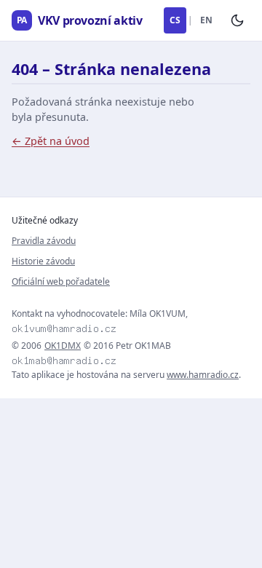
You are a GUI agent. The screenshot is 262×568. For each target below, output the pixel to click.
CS (175, 20)
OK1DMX (62, 346)
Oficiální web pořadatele (61, 281)
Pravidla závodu (44, 240)
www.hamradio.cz (203, 374)
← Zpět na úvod (51, 141)
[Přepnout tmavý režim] (237, 20)
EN (206, 20)
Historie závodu (43, 261)
